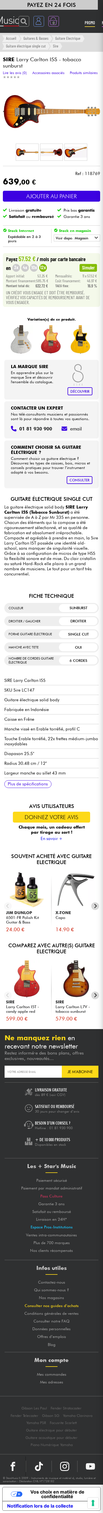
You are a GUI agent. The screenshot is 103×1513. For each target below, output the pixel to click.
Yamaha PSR (36, 1423)
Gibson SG (50, 1415)
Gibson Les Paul (34, 1408)
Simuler (88, 267)
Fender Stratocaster (66, 1408)
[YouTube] (90, 1466)
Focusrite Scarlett (63, 1423)
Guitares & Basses (35, 38)
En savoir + (52, 838)
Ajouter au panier (51, 196)
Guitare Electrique (67, 38)
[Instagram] (64, 1466)
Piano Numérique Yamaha (52, 1445)
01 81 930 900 (61, 1128)
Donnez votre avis (51, 817)
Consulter (80, 480)
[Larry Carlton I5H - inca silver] (21, 339)
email (76, 429)
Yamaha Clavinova (77, 1415)
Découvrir (80, 391)
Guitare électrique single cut (26, 45)
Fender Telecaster (24, 1415)
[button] (27, 152)
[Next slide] (95, 906)
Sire (55, 45)
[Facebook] (13, 1466)
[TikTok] (39, 1466)
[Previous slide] (8, 906)
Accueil (11, 38)
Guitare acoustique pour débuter (51, 1437)
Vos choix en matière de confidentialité (57, 1494)
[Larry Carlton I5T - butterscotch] (80, 339)
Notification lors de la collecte (40, 1506)
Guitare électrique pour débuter (51, 1430)
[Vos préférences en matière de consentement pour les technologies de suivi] (93, 1503)
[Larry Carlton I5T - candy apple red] (51, 339)
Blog (52, 1344)
